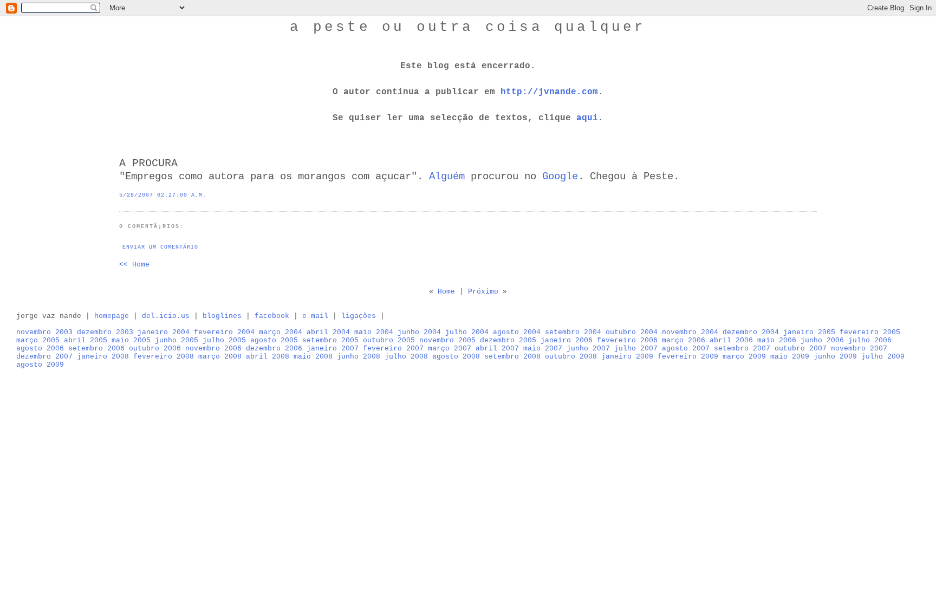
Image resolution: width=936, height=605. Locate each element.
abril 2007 (497, 348)
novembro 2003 (44, 332)
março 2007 (449, 348)
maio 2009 (789, 357)
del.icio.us (166, 316)
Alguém (447, 177)
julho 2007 (636, 348)
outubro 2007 (801, 348)
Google (560, 177)
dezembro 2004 (751, 332)
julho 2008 (406, 357)
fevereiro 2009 (688, 357)
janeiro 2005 (809, 332)
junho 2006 (822, 340)
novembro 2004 (690, 332)
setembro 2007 (742, 348)
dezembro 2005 (508, 340)
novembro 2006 (213, 348)
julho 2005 (224, 340)
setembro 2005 (330, 340)
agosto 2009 (40, 365)
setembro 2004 (573, 332)
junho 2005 (176, 340)
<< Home (134, 265)
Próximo (483, 292)
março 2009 (744, 357)
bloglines (222, 316)
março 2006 (683, 340)
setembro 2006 (96, 348)
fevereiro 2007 (393, 348)
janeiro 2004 (164, 332)
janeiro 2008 (103, 357)
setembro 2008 (512, 357)
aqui (587, 118)
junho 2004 (419, 332)
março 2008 (220, 357)
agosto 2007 (686, 348)
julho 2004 (467, 332)
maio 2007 (542, 348)
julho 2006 (870, 340)
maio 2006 (776, 340)
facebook (272, 316)
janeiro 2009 (627, 357)
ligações (358, 316)
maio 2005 (131, 340)
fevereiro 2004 (224, 332)
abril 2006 (731, 340)
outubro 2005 (389, 340)
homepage (111, 316)
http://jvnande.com (549, 92)
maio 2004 (373, 332)
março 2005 (38, 340)
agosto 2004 (517, 332)
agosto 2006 (40, 348)
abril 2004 (328, 332)
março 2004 (280, 332)
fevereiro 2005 (870, 332)
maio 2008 (313, 357)
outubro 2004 (632, 332)
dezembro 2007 (44, 357)
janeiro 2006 (567, 340)
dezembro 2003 (105, 332)
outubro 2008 (571, 357)
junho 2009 (835, 357)
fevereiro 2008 (163, 357)
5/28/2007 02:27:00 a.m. (162, 195)
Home (446, 292)
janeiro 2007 (333, 348)
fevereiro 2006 (627, 340)
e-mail (315, 316)
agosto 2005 (274, 340)
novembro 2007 (859, 348)
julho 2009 (883, 357)
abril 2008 (267, 357)
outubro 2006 (155, 348)
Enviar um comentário (160, 247)
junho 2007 (588, 348)
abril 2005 (85, 340)
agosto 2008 (456, 357)
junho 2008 (358, 357)
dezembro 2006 (274, 348)
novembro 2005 (447, 340)
